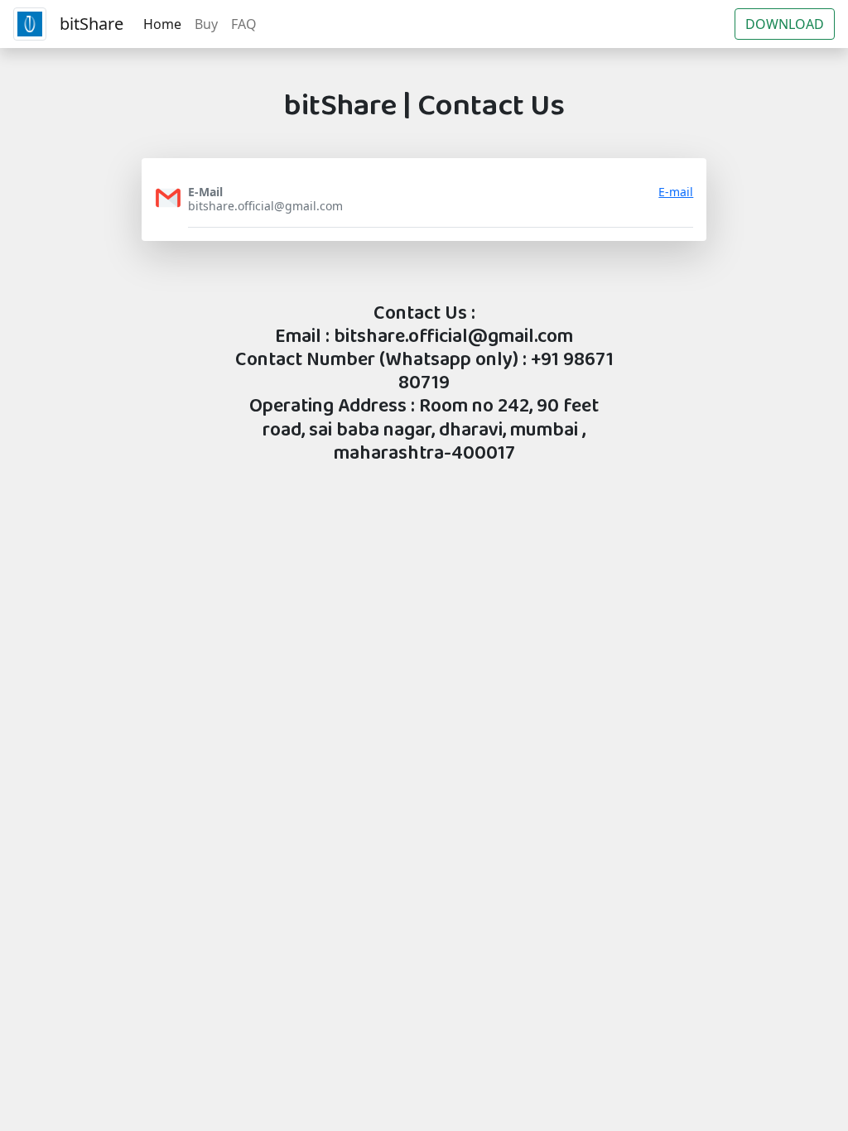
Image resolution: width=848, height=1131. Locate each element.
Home (162, 24)
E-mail (675, 192)
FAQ (244, 24)
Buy (206, 24)
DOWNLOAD (784, 24)
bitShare (91, 23)
